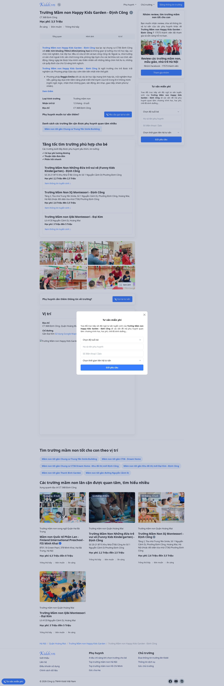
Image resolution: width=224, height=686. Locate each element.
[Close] (144, 314)
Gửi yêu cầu (112, 367)
